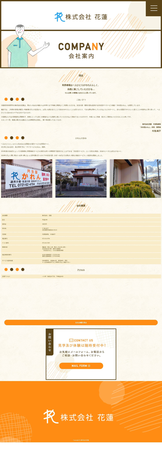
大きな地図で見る (81, 322)
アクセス (81, 270)
